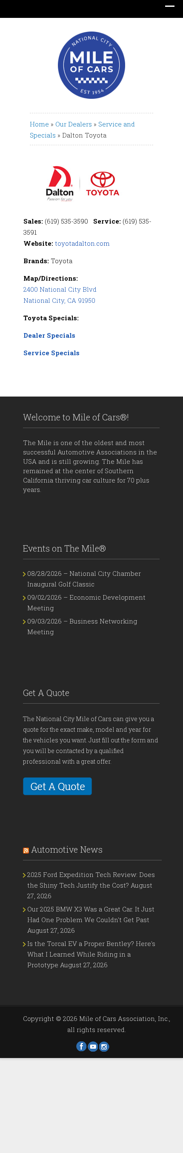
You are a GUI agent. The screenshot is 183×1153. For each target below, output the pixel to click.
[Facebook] (81, 1046)
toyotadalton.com (82, 243)
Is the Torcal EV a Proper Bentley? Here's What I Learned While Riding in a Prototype (91, 954)
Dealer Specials (49, 335)
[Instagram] (104, 1046)
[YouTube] (93, 1046)
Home (39, 124)
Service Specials (51, 352)
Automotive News (67, 849)
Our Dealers (73, 124)
